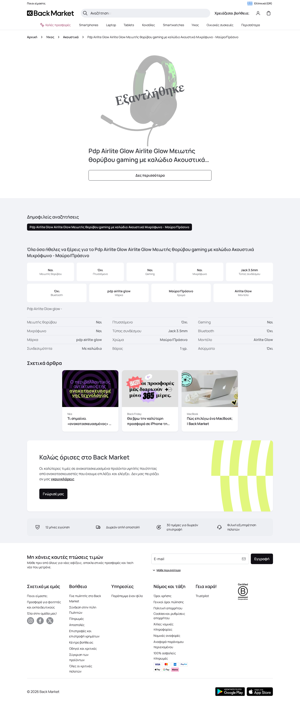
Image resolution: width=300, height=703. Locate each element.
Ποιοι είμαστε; (37, 596)
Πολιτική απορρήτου (168, 608)
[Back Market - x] (49, 620)
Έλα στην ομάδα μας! (42, 613)
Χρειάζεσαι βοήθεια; (232, 13)
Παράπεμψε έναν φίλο (127, 596)
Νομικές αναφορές (167, 635)
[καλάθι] (268, 13)
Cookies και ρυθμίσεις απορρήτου (169, 616)
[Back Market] (50, 13)
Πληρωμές (76, 619)
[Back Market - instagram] (30, 620)
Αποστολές (77, 625)
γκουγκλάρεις (62, 479)
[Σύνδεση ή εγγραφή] (258, 13)
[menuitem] (89, 25)
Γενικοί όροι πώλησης (169, 602)
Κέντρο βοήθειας (81, 642)
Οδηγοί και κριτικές (83, 648)
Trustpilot (202, 596)
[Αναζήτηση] (85, 13)
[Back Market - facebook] (40, 620)
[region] (150, 402)
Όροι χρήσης (163, 596)
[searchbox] (149, 13)
